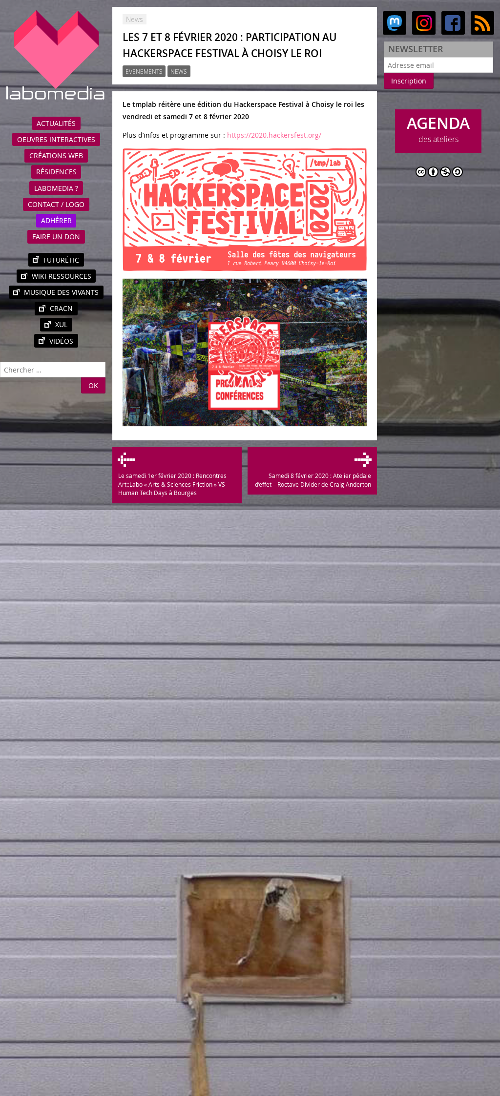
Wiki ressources (61, 276)
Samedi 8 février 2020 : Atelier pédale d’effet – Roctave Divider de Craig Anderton (313, 480)
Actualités (56, 123)
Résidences (56, 171)
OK (93, 385)
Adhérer (56, 220)
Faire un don (56, 236)
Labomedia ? (56, 188)
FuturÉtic (61, 260)
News (178, 71)
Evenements (144, 71)
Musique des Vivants (61, 292)
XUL (61, 324)
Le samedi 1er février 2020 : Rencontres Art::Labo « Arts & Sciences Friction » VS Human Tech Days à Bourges (172, 484)
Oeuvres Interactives (56, 139)
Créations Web (56, 155)
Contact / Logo (56, 204)
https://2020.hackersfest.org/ (274, 135)
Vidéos (61, 341)
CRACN (61, 308)
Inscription (408, 80)
